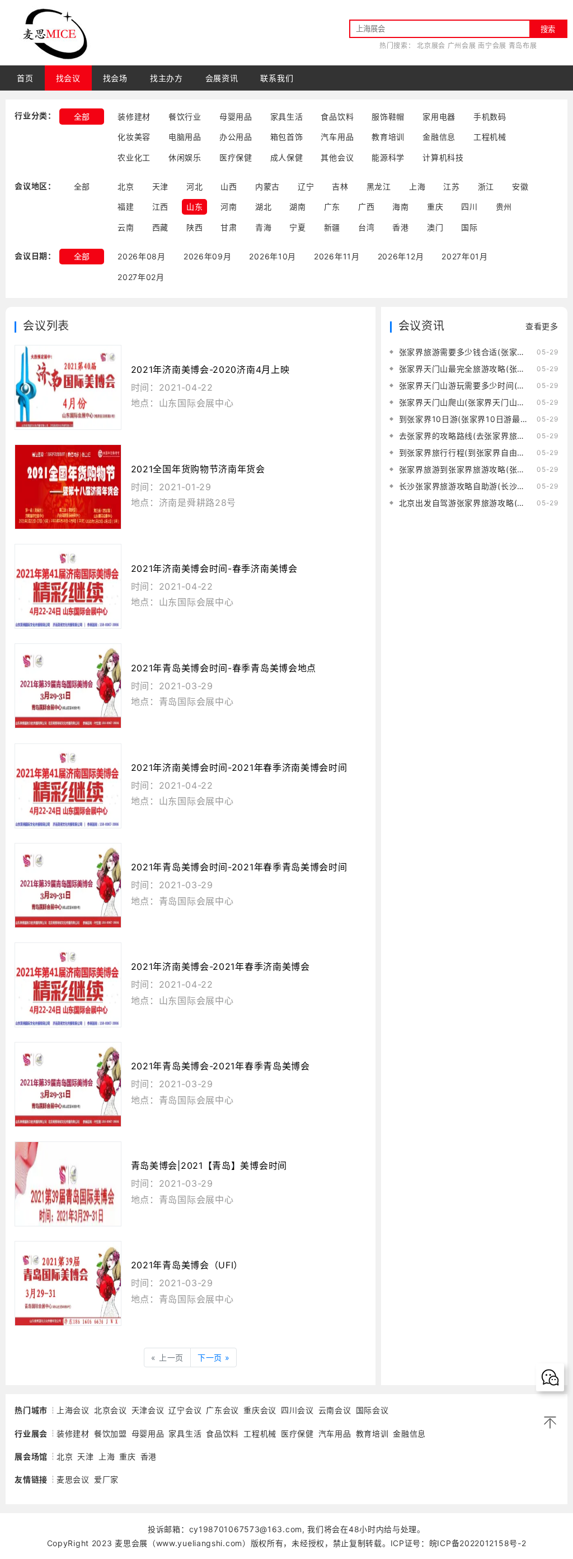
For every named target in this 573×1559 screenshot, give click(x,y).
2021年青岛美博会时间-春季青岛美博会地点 (223, 668)
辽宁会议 (184, 1410)
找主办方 (166, 78)
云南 (126, 227)
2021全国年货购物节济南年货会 (198, 469)
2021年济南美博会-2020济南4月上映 (210, 369)
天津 (160, 186)
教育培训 (388, 136)
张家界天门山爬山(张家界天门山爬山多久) (464, 402)
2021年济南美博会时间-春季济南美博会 (214, 568)
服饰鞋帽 (388, 116)
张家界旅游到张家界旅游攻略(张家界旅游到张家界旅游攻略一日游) (464, 469)
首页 (25, 78)
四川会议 (297, 1410)
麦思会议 (73, 1479)
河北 (194, 186)
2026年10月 (272, 256)
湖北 (263, 206)
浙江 (486, 186)
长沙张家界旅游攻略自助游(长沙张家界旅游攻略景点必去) (464, 486)
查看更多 (541, 326)
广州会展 (462, 45)
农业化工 (134, 157)
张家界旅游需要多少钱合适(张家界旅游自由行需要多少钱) (464, 352)
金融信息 (438, 136)
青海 (263, 227)
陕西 (194, 227)
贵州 (504, 206)
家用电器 (438, 116)
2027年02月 (141, 277)
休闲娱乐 (184, 157)
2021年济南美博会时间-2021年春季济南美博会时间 (239, 767)
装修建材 (134, 116)
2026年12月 (401, 256)
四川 (469, 206)
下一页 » (214, 1357)
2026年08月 (142, 256)
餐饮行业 (184, 116)
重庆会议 (259, 1410)
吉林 (340, 186)
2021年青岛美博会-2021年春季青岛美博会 (220, 1066)
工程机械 (489, 136)
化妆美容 (134, 136)
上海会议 (73, 1410)
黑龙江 (379, 186)
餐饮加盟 (110, 1433)
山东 (194, 206)
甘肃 (228, 227)
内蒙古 (267, 186)
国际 (469, 227)
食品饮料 (337, 116)
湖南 (297, 206)
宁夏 (297, 227)
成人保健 (286, 157)
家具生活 (286, 116)
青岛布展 (523, 45)
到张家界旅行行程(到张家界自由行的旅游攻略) (464, 452)
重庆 (435, 206)
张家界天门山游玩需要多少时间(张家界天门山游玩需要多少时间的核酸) (464, 385)
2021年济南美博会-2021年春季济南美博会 (220, 966)
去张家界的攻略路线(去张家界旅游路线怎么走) (464, 435)
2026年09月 (208, 256)
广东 (332, 206)
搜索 (548, 29)
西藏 (160, 227)
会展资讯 (221, 78)
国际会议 (372, 1410)
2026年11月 (337, 256)
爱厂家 (106, 1479)
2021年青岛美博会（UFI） (187, 1265)
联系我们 (276, 78)
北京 (126, 186)
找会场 (115, 78)
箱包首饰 (286, 136)
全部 (82, 116)
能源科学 (388, 157)
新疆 (332, 227)
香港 (400, 227)
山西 (228, 186)
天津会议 (148, 1410)
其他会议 (337, 157)
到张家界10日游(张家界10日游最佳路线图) (464, 419)
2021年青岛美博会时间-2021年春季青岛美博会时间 (239, 867)
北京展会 (431, 45)
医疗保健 (235, 157)
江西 (160, 206)
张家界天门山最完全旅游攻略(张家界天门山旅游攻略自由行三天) (464, 368)
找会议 (68, 78)
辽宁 (306, 186)
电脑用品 (184, 136)
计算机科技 (443, 157)
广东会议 (222, 1410)
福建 (126, 206)
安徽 (520, 186)
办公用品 (235, 136)
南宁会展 (492, 45)
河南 (228, 206)
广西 (366, 206)
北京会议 (110, 1410)
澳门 (435, 227)
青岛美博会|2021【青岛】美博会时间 (209, 1165)
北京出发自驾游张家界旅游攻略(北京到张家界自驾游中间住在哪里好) (464, 503)
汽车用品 (337, 136)
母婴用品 (235, 116)
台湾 (366, 227)
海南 (400, 206)
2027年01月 (465, 256)
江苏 (451, 186)
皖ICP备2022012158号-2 (478, 1543)
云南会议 (334, 1410)
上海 (417, 186)
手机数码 (489, 116)
